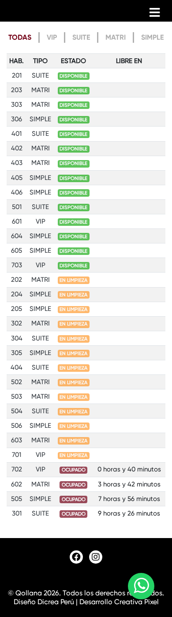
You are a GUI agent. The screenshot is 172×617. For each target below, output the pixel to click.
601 (17, 221)
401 (16, 134)
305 (16, 353)
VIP (52, 37)
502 (16, 382)
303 (16, 104)
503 (16, 396)
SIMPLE (152, 37)
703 (16, 265)
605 (16, 250)
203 (16, 90)
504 (16, 411)
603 (16, 440)
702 (16, 469)
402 (16, 148)
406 (16, 192)
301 (17, 513)
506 (16, 426)
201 (17, 75)
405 (16, 178)
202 (16, 280)
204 (16, 294)
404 (16, 367)
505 (16, 499)
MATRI (115, 37)
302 (16, 323)
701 (16, 455)
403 (16, 163)
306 (16, 119)
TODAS (19, 37)
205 (16, 309)
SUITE (81, 37)
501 (17, 207)
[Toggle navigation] (154, 12)
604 (16, 236)
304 (16, 338)
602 (16, 484)
